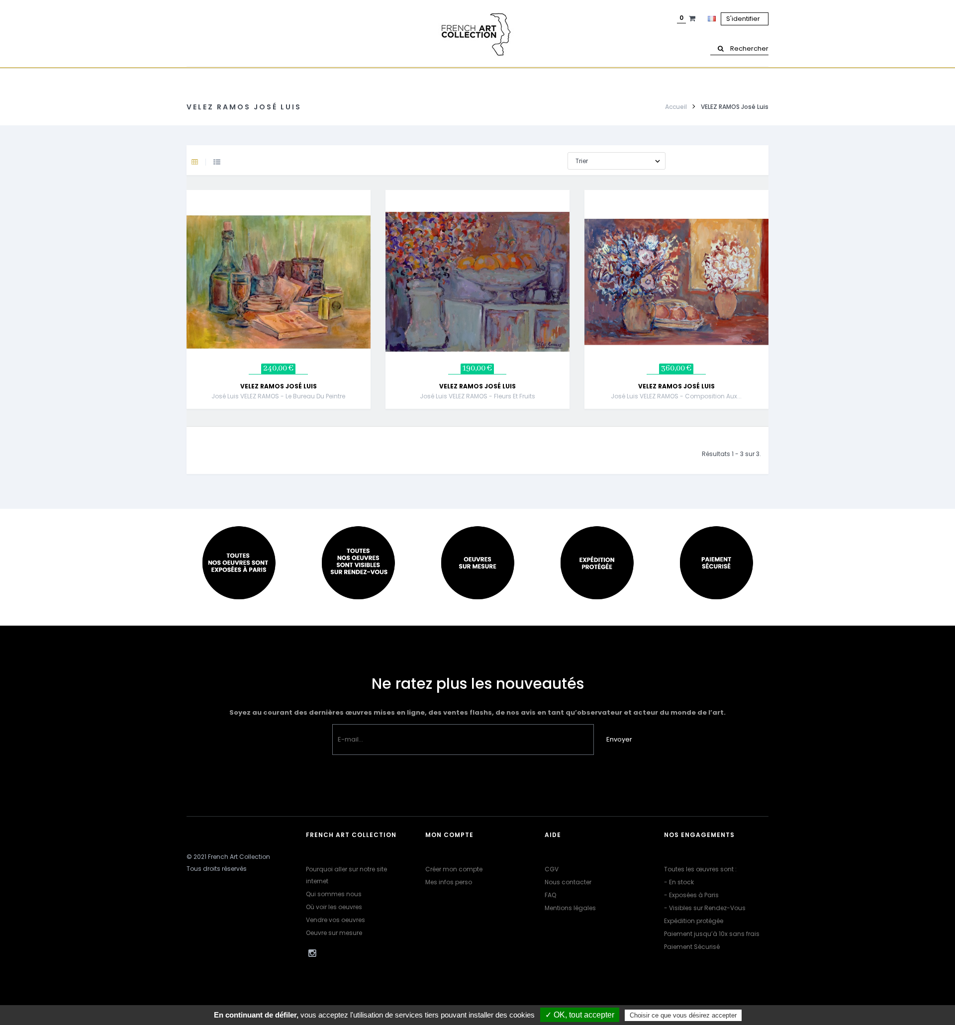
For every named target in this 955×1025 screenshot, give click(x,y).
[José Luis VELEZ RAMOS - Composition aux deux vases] (676, 281)
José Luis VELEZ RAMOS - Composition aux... (676, 396)
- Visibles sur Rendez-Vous (705, 908)
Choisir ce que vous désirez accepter (683, 1015)
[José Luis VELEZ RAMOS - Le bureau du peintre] (279, 281)
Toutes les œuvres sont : (700, 869)
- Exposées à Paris (691, 895)
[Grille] (202, 162)
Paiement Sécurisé (692, 946)
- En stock (679, 882)
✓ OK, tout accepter (579, 1015)
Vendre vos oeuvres (335, 920)
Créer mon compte (453, 869)
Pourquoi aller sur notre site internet (346, 875)
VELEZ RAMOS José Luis (278, 386)
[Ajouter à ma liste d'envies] (372, 268)
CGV (552, 869)
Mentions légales (570, 908)
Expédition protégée (693, 921)
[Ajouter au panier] (372, 218)
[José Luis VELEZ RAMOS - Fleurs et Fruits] (477, 281)
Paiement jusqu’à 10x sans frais (712, 934)
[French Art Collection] (477, 34)
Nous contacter (568, 882)
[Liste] (216, 162)
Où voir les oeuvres (334, 907)
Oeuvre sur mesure (334, 933)
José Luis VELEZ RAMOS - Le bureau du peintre (278, 396)
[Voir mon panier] (693, 18)
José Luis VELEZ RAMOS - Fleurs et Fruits (477, 396)
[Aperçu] (372, 243)
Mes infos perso (448, 882)
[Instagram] (312, 953)
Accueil (676, 106)
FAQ (550, 895)
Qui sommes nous (334, 894)
